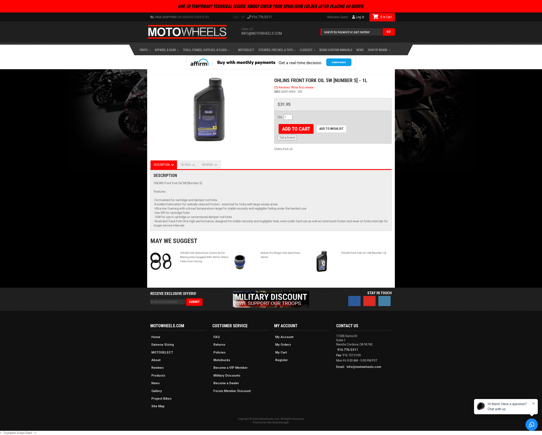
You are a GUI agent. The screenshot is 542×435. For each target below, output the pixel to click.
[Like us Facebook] (354, 301)
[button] (358, 32)
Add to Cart (296, 129)
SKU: (277, 91)
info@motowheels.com (261, 33)
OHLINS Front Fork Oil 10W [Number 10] (363, 252)
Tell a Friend (287, 137)
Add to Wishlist (331, 129)
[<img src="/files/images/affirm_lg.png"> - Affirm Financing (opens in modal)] (271, 62)
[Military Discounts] (271, 299)
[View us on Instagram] (384, 301)
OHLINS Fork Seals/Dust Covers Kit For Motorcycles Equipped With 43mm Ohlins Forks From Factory (204, 257)
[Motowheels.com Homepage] (190, 32)
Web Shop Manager (278, 422)
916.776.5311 (347, 350)
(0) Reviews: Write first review (294, 87)
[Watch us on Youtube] (369, 301)
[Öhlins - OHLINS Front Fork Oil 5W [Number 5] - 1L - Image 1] (209, 109)
